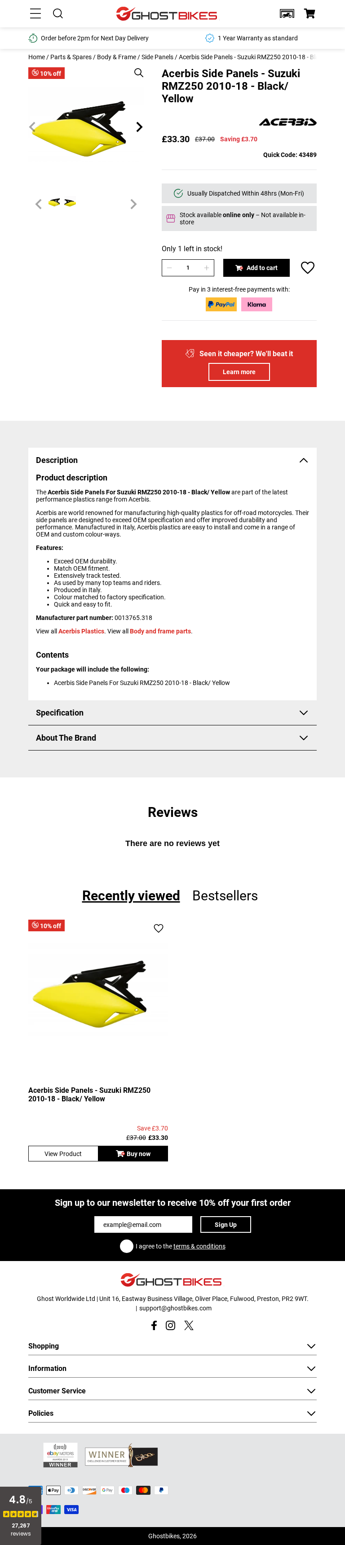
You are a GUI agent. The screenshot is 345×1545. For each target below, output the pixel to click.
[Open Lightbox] (135, 68)
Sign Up (226, 1224)
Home (36, 57)
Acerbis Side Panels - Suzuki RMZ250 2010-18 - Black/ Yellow (89, 1094)
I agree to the (181, 1246)
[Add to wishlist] (308, 268)
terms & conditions (199, 1246)
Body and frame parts (160, 631)
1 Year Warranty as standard (258, 38)
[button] (287, 13)
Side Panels (157, 57)
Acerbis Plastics (81, 631)
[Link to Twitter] (189, 1325)
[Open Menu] (35, 13)
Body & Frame (116, 57)
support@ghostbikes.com (175, 1308)
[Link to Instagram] (170, 1325)
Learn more (239, 371)
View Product (63, 1153)
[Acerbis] (288, 122)
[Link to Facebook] (153, 1325)
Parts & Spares (71, 57)
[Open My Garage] (287, 13)
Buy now (138, 1153)
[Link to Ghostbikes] (168, 14)
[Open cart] (309, 13)
